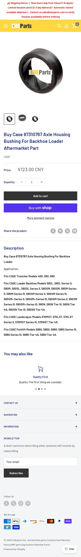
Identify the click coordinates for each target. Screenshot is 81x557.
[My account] (66, 26)
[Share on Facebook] (53, 231)
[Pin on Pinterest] (60, 231)
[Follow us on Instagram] (20, 503)
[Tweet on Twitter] (67, 231)
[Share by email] (74, 231)
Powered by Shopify (14, 549)
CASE (7, 156)
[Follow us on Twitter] (13, 503)
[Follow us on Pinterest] (28, 503)
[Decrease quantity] (22, 182)
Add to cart (40, 196)
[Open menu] (6, 26)
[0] (74, 26)
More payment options (40, 218)
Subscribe (16, 473)
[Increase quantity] (42, 182)
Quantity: (9, 182)
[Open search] (59, 26)
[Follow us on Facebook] (6, 503)
